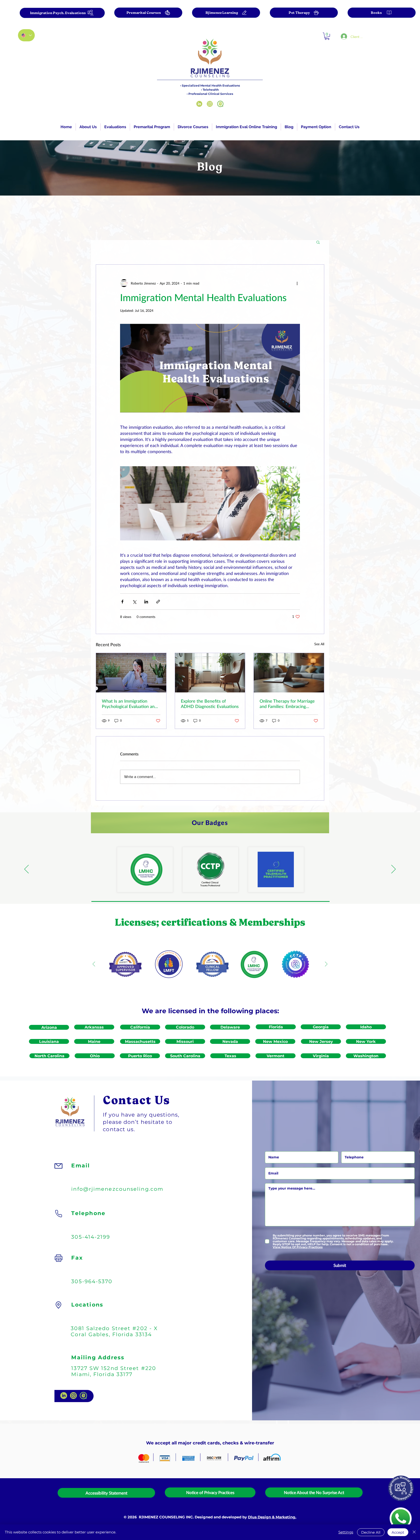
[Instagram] (210, 104)
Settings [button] (345, 1532)
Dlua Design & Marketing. (272, 1517)
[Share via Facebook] (122, 601)
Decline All (370, 1532)
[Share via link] (158, 601)
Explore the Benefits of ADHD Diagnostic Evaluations (210, 703)
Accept (398, 1532)
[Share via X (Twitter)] (134, 601)
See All (319, 644)
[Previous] (26, 869)
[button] (115, 127)
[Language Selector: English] (26, 35)
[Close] (414, 1532)
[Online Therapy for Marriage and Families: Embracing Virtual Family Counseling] (289, 672)
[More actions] (297, 283)
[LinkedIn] (199, 104)
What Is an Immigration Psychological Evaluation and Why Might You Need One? (129, 703)
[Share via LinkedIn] (146, 601)
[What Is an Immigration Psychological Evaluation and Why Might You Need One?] (131, 672)
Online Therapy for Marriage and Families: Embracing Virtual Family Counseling (287, 703)
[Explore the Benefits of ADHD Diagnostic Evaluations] (210, 672)
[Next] (393, 869)
